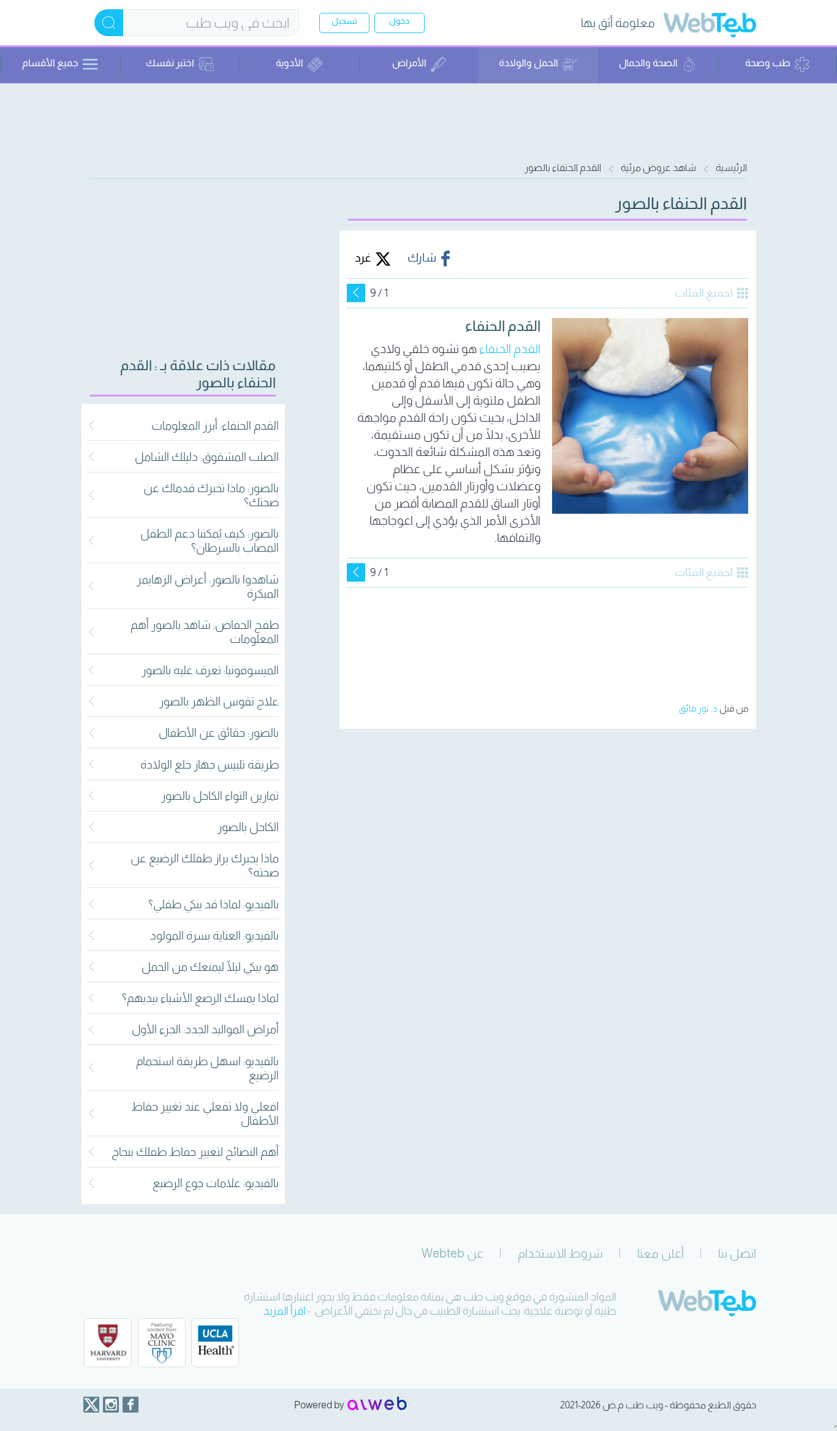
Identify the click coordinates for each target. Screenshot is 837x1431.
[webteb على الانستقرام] (111, 1405)
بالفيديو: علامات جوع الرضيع (216, 1183)
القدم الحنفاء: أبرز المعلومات (215, 425)
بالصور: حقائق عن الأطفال (219, 732)
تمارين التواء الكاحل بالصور (220, 795)
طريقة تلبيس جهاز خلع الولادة (209, 764)
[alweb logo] (377, 1405)
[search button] (108, 22)
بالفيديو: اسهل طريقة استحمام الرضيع (207, 1068)
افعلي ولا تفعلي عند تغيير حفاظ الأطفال (205, 1113)
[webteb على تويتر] (91, 1405)
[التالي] (356, 293)
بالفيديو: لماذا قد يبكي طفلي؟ (213, 904)
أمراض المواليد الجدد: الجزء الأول (205, 1029)
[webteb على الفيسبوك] (130, 1405)
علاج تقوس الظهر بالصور (219, 701)
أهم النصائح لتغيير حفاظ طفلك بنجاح (195, 1151)
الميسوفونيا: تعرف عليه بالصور (210, 670)
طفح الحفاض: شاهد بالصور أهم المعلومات (205, 631)
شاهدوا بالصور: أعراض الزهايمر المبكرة (208, 586)
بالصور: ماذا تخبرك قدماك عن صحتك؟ (211, 495)
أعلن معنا (660, 1253)
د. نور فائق (698, 708)
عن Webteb (452, 1253)
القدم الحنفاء (509, 348)
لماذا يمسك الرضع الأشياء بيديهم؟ (200, 998)
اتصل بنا (737, 1253)
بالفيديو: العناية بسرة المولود (214, 935)
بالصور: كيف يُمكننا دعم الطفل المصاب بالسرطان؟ (209, 540)
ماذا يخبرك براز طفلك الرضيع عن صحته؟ (205, 865)
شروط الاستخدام (560, 1253)
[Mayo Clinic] (162, 1342)
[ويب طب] (710, 26)
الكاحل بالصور (248, 827)
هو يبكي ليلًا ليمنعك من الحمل (210, 966)
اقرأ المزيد (284, 1311)
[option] (547, 437)
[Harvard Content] (108, 1342)
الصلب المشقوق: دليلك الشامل (207, 456)
